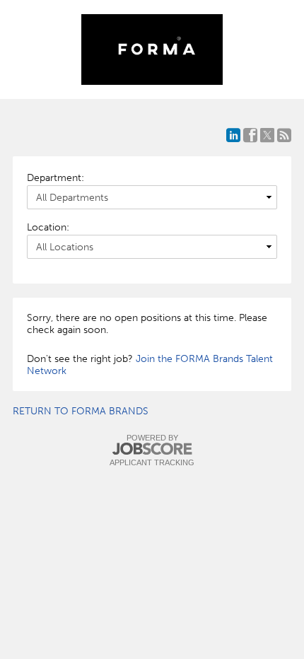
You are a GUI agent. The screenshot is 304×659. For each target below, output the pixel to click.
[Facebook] (250, 135)
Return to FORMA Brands (80, 411)
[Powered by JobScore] (152, 449)
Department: (55, 178)
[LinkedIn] (233, 135)
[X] (267, 135)
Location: (48, 227)
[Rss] (284, 135)
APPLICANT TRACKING (152, 462)
